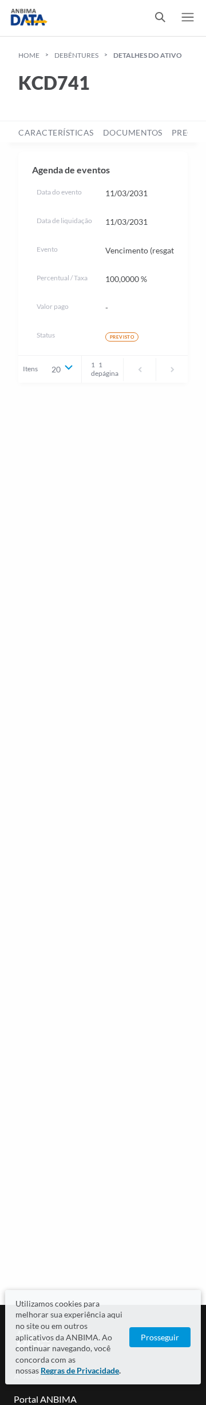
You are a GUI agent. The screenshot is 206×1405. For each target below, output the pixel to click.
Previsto (122, 337)
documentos (133, 132)
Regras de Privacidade (80, 1370)
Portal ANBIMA (45, 1399)
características (56, 132)
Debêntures (76, 55)
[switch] (160, 18)
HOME (28, 55)
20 (56, 369)
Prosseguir (160, 1337)
